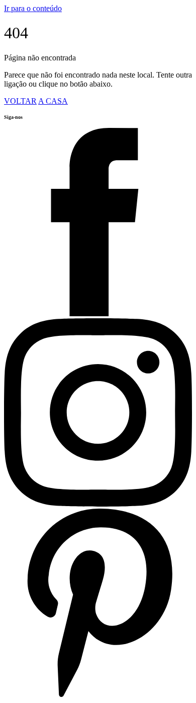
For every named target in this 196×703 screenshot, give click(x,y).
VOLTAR (20, 101)
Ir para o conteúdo (33, 8)
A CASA (53, 101)
